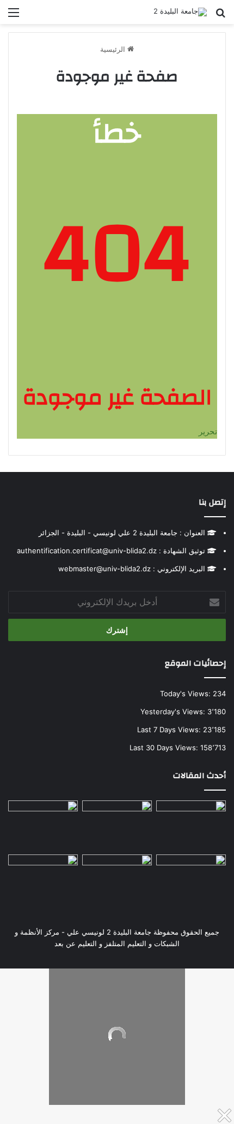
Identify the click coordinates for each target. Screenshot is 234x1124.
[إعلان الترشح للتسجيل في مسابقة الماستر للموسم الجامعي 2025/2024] (117, 820)
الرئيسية (113, 49)
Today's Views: (186, 693)
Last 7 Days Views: (170, 729)
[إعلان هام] (43, 825)
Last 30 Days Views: (165, 747)
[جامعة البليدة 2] (180, 12)
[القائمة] (13, 16)
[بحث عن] (220, 16)
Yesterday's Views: (173, 711)
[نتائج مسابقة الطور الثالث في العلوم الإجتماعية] (43, 874)
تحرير (208, 431)
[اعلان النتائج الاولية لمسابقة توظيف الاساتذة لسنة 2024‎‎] (191, 874)
